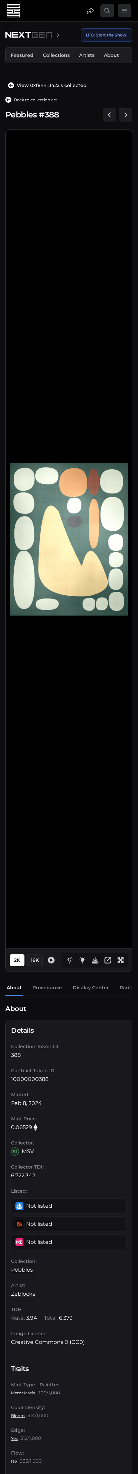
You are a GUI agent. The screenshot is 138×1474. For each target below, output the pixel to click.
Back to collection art (35, 99)
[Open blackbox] (70, 960)
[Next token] (125, 114)
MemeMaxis (23, 1392)
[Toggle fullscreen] (121, 960)
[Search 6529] (107, 10)
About (111, 55)
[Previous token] (109, 114)
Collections (56, 55)
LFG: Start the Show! (106, 34)
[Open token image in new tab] (108, 960)
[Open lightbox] (82, 960)
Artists (86, 55)
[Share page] (90, 11)
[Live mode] (51, 960)
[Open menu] (124, 10)
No (14, 1461)
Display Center (91, 988)
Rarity (127, 988)
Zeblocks (23, 1294)
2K (17, 960)
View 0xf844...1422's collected (52, 85)
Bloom (18, 1415)
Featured (22, 55)
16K (35, 960)
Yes (14, 1438)
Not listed (39, 1206)
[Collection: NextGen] (33, 34)
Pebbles (22, 1270)
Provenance (47, 988)
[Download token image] (95, 960)
